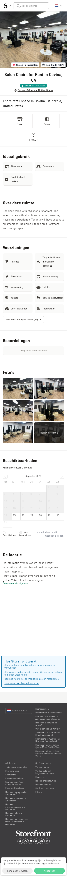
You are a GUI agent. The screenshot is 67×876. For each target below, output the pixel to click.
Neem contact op (43, 784)
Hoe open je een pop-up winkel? (46, 723)
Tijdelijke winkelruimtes (16, 767)
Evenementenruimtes (14, 778)
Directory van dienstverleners (48, 712)
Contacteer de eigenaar (15, 583)
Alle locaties (10, 763)
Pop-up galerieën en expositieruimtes (14, 783)
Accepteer (49, 870)
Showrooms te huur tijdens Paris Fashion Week (47, 733)
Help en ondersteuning (45, 781)
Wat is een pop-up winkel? (47, 729)
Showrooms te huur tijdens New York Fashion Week (47, 740)
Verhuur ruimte (42, 767)
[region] (33, 625)
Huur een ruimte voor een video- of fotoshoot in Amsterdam (16, 821)
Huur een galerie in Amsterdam (13, 814)
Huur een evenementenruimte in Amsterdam (15, 806)
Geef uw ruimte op (43, 763)
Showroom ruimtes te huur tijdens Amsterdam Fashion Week (48, 753)
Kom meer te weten (17, 870)
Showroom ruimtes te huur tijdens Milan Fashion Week (48, 746)
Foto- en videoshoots (14, 788)
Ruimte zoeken (42, 709)
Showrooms (10, 774)
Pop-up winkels (12, 771)
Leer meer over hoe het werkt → (21, 683)
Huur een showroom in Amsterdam (15, 799)
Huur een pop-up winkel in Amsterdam (17, 793)
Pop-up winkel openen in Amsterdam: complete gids (47, 717)
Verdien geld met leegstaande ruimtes (44, 772)
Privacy (38, 792)
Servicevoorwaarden (44, 788)
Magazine (39, 777)
